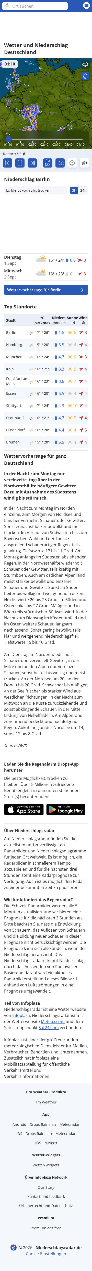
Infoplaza (21, 1015)
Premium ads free (46, 1228)
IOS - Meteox (46, 1142)
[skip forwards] (32, 163)
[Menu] (86, 5)
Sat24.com (49, 1027)
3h (74, 190)
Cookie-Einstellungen (46, 1254)
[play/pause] (20, 163)
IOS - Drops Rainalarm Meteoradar (46, 1133)
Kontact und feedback (46, 1196)
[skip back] (7, 163)
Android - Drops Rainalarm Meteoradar (46, 1124)
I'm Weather (46, 1102)
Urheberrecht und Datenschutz (46, 1205)
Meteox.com (53, 1021)
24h (83, 190)
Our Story (46, 1187)
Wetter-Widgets (46, 1165)
